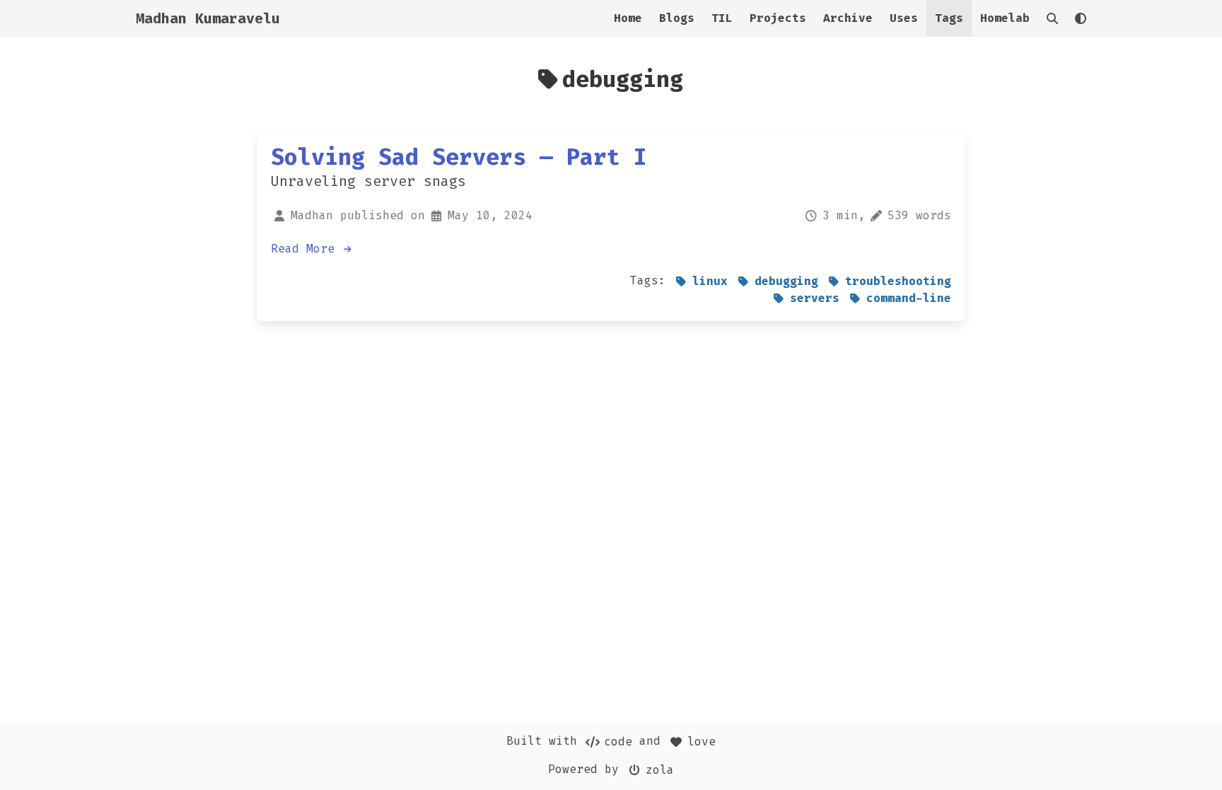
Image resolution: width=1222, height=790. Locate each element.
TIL (722, 18)
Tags (949, 18)
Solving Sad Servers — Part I (459, 157)
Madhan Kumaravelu (208, 18)
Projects (778, 18)
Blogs (676, 18)
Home (628, 18)
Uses (904, 18)
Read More (306, 248)
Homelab (1005, 18)
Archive (848, 18)
